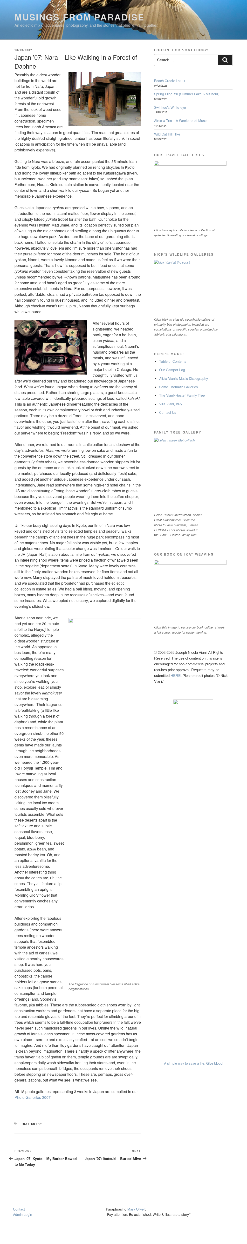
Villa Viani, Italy (170, 404)
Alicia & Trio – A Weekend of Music (180, 120)
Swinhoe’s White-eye (170, 107)
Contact (19, 1209)
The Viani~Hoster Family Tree (182, 395)
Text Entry (31, 1123)
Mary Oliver (136, 1209)
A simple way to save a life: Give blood (193, 1063)
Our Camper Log (172, 369)
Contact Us (167, 412)
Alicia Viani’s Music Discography (183, 378)
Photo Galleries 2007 (32, 1097)
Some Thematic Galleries (178, 386)
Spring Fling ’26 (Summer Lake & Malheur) (187, 93)
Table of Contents (172, 361)
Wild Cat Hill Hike (167, 134)
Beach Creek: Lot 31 (169, 80)
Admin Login (22, 1214)
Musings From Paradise (79, 17)
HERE (176, 676)
